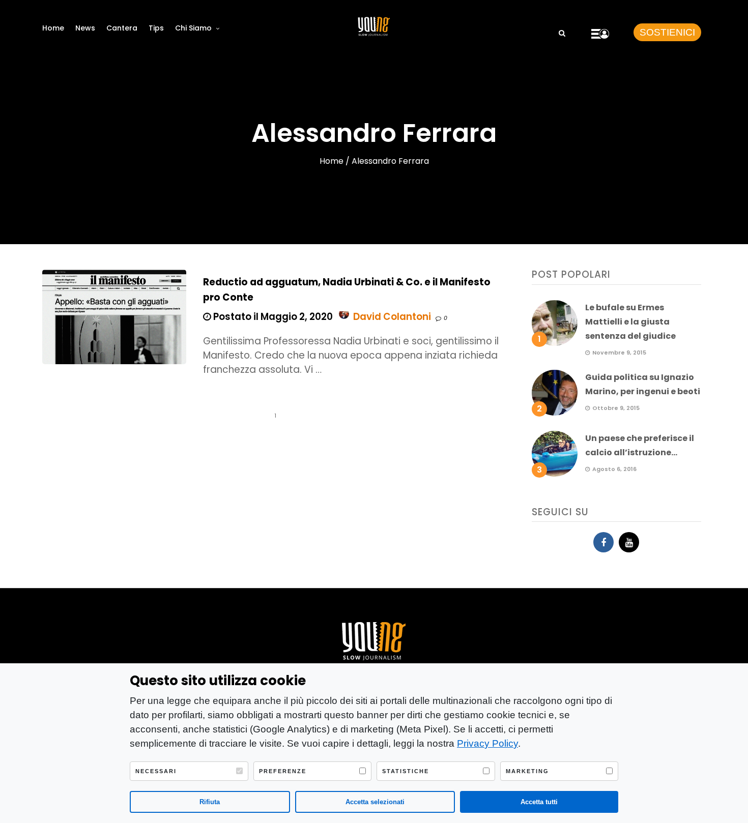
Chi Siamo (193, 28)
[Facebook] (603, 542)
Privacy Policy (487, 743)
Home (53, 28)
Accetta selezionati (375, 802)
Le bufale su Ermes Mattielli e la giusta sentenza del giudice (630, 322)
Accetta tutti (539, 802)
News (85, 28)
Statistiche (405, 771)
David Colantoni (392, 317)
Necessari (156, 771)
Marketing (527, 771)
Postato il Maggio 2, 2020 (272, 317)
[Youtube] (629, 542)
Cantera (121, 28)
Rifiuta (209, 802)
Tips (156, 28)
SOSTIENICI (667, 32)
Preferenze (282, 771)
